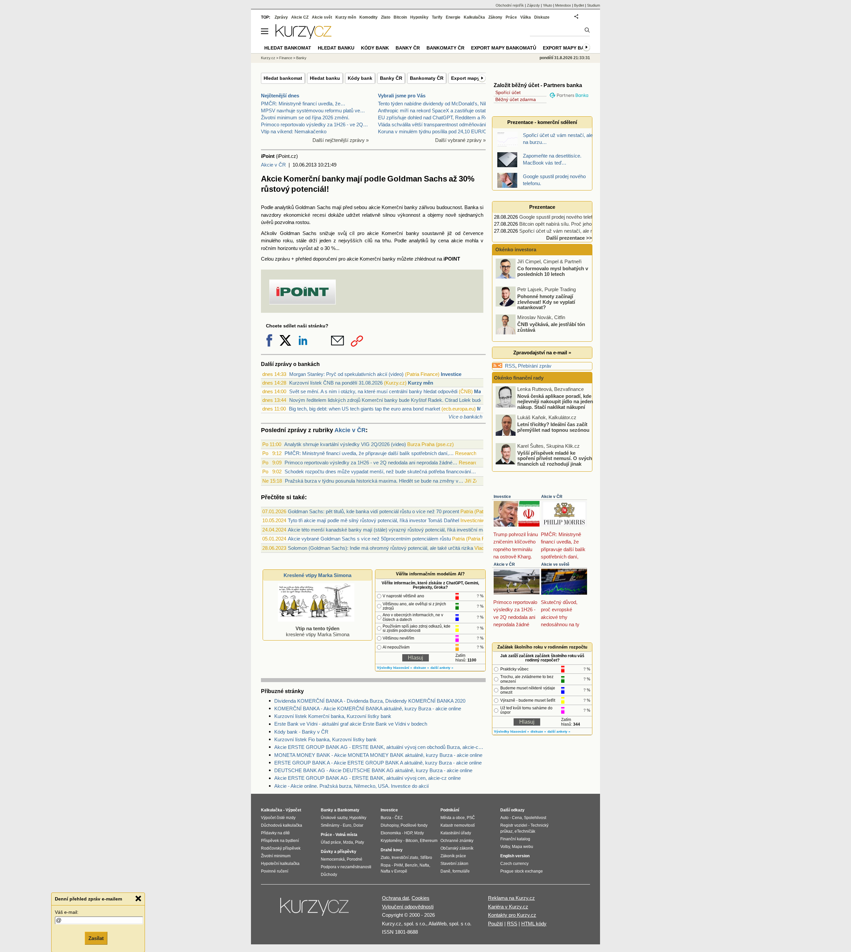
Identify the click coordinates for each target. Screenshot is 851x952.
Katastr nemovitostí (457, 825)
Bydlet (579, 5)
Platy (359, 842)
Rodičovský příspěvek (281, 848)
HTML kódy (534, 923)
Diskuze (541, 17)
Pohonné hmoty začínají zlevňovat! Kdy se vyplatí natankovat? (546, 302)
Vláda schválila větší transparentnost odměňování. (432, 124)
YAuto (547, 5)
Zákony (495, 17)
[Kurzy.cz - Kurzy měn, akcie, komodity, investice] (303, 37)
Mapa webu (522, 846)
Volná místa (346, 834)
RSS (510, 366)
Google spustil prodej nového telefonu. (560, 217)
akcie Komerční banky (393, 207)
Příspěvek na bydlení (280, 840)
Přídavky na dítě (275, 833)
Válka (525, 17)
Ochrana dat (395, 898)
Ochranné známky (456, 840)
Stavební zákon (454, 863)
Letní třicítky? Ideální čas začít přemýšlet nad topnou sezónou (553, 427)
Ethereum (428, 840)
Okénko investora (515, 249)
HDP (408, 833)
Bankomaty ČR (426, 78)
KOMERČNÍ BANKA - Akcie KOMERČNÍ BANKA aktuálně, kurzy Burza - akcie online (367, 708)
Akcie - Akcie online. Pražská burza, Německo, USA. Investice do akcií (351, 786)
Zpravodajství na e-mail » (542, 352)
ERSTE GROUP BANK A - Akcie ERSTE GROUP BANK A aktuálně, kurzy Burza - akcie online (378, 763)
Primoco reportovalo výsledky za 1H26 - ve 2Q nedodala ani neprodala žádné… (371, 462)
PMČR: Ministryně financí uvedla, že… (303, 103)
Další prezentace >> (569, 238)
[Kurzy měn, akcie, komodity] (315, 909)
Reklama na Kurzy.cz (511, 898)
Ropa (386, 865)
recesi (319, 215)
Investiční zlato (405, 857)
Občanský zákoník (456, 848)
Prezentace (542, 207)
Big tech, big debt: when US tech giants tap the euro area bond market (364, 409)
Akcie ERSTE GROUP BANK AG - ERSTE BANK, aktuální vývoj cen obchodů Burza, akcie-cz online (380, 747)
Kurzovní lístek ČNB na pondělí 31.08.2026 (336, 383)
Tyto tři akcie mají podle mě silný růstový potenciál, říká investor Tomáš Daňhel (373, 520)
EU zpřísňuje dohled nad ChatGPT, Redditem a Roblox (437, 117)
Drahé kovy (392, 850)
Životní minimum (276, 856)
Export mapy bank (567, 48)
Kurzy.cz (268, 58)
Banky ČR (391, 78)
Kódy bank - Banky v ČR (301, 732)
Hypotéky (419, 17)
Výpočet (293, 810)
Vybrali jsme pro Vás (402, 95)
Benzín (411, 865)
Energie (453, 17)
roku (288, 240)
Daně (445, 871)
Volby (505, 846)
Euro (347, 825)
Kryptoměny (391, 840)
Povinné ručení (274, 871)
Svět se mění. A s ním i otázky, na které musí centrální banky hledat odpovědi (373, 391)
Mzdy (419, 833)
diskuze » (421, 667)
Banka (471, 207)
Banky (301, 58)
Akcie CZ (299, 17)
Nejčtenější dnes (280, 95)
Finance (285, 58)
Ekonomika (391, 833)
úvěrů (267, 222)
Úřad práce (331, 842)
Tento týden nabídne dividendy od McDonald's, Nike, (434, 103)
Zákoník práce (453, 856)
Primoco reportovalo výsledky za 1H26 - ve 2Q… (314, 124)
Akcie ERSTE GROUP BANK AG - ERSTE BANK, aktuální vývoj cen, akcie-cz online (367, 778)
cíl (351, 233)
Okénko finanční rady (519, 378)
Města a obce (452, 817)
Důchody (329, 874)
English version (515, 856)
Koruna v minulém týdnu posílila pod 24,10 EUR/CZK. (436, 131)
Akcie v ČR (273, 165)
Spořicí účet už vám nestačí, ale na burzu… (566, 231)
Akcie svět (322, 17)
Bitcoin (400, 17)
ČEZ (399, 817)
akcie (457, 240)
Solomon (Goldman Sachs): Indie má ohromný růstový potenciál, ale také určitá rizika (380, 548)
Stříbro (426, 857)
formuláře (461, 871)
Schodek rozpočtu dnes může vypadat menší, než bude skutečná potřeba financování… (380, 471)
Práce (511, 17)
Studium (593, 5)
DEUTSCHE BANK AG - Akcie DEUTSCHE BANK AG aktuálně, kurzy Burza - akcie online (373, 770)
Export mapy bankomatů (503, 48)
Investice (451, 374)
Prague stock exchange (521, 871)
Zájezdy (533, 5)
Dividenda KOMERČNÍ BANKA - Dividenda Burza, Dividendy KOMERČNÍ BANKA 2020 (369, 701)
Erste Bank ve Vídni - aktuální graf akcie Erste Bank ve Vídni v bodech (350, 724)
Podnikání (449, 810)
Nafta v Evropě (394, 871)
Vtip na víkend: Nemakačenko (293, 131)
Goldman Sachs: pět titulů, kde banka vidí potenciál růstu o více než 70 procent (373, 511)
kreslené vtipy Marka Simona (317, 631)
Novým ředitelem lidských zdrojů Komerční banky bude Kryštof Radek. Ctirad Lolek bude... (388, 400)
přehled (303, 259)
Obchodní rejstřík (510, 5)
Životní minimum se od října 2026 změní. (305, 117)
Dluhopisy (390, 825)
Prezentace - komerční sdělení (542, 122)
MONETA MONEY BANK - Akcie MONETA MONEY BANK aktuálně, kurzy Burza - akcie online (378, 755)
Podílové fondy (414, 825)
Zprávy (281, 17)
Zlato (385, 17)
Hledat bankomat (283, 78)
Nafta (424, 865)
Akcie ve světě (555, 564)
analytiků (284, 207)
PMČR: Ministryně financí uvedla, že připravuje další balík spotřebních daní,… (369, 453)
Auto (504, 817)
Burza (386, 817)
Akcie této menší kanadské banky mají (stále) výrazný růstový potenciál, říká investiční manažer (393, 530)
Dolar (358, 825)
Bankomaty (348, 810)
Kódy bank (360, 78)
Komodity (368, 17)
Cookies (420, 898)
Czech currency (514, 863)
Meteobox (563, 5)
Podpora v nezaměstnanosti (346, 867)
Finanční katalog (515, 839)
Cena (517, 817)
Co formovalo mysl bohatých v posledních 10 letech (552, 271)
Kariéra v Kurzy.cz (508, 906)
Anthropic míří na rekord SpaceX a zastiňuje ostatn (433, 110)
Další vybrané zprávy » (460, 140)
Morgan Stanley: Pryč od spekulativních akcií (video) (346, 374)
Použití (495, 923)
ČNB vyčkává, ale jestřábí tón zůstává (551, 327)
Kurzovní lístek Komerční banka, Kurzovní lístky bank (332, 716)
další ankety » (441, 667)
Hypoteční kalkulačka (280, 863)
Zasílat (96, 937)
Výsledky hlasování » (394, 667)
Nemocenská (333, 859)
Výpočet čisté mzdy (278, 817)
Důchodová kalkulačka (281, 825)
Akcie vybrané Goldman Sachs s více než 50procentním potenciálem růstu (369, 538)
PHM (398, 865)
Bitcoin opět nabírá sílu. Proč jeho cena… (564, 224)
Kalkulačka (474, 17)
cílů (368, 240)
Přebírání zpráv (534, 366)
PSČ (471, 817)
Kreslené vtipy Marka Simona (317, 575)
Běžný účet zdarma (515, 99)
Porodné (354, 859)
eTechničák (525, 831)
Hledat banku (325, 78)
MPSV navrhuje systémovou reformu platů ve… (313, 110)
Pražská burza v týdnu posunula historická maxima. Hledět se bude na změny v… (374, 481)
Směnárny (330, 825)
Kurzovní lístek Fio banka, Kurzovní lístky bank (325, 739)
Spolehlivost (535, 817)
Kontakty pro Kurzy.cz (512, 915)
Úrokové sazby (334, 817)
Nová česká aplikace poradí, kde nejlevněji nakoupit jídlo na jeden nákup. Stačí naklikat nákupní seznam (555, 404)
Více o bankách (465, 416)
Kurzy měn (420, 383)
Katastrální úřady (455, 833)
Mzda (348, 842)
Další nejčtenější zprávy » (340, 140)
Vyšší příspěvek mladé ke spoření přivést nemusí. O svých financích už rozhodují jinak (554, 458)
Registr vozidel (513, 825)
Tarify (437, 17)
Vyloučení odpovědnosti (407, 906)
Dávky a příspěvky (338, 851)
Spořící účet (508, 92)
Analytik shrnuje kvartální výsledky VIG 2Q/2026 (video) (345, 444)
